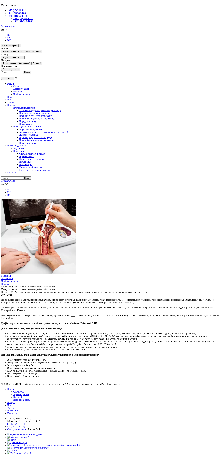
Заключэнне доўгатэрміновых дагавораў (40, 110)
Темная (15, 69)
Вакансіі (17, 91)
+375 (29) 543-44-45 (17, 13)
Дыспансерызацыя (28, 134)
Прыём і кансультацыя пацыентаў (36, 118)
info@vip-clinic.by (16, 426)
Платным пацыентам (24, 107)
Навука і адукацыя (16, 145)
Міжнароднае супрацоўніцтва (34, 170)
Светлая (6, 69)
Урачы (10, 102)
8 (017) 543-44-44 (16, 424)
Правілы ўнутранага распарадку (35, 116)
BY (9, 40)
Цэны (10, 99)
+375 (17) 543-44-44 (17, 10)
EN (9, 37)
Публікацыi (25, 162)
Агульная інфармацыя (30, 129)
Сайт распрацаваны (17, 429)
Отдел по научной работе (32, 153)
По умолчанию (9, 51)
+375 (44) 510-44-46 (17, 15)
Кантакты (12, 172)
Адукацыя (18, 148)
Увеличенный (24, 63)
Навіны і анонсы (21, 94)
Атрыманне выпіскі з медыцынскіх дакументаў (43, 132)
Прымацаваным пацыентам (27, 126)
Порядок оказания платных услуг (36, 113)
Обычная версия (9, 46)
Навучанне (18, 151)
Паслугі (11, 97)
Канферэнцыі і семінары (31, 159)
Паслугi (11, 402)
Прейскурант (26, 124)
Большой (37, 63)
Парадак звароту (27, 121)
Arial (20, 51)
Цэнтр (10, 83)
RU (9, 35)
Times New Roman (33, 51)
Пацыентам (13, 105)
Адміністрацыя (21, 89)
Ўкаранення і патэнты (30, 167)
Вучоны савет (26, 156)
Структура (18, 86)
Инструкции (25, 164)
